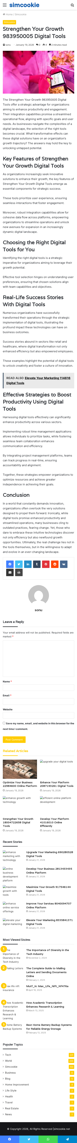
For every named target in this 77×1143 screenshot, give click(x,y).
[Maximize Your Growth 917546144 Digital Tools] (13, 892)
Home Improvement (17, 1084)
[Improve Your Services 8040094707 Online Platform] (13, 909)
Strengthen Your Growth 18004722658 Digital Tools (18, 822)
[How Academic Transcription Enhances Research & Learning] (13, 1010)
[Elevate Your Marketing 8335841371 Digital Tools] (13, 925)
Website (8, 709)
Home (9, 14)
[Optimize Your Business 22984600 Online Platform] (20, 769)
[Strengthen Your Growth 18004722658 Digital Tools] (20, 805)
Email (7, 695)
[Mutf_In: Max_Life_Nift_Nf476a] (13, 991)
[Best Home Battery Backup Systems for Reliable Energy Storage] (13, 1030)
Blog (7, 1078)
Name (7, 681)
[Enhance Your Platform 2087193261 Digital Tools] (57, 769)
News (8, 1114)
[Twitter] (19, 564)
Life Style (10, 1090)
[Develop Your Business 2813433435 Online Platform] (13, 874)
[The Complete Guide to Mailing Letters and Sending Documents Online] (13, 973)
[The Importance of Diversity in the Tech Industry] (13, 956)
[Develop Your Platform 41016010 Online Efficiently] (57, 805)
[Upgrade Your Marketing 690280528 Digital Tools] (13, 857)
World (8, 1060)
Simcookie (21, 14)
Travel (9, 1102)
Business (10, 1072)
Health (9, 1096)
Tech (8, 1054)
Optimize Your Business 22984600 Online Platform (20, 784)
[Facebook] (10, 564)
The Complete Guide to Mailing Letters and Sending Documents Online (46, 972)
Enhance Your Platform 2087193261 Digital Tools (56, 784)
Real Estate (12, 1108)
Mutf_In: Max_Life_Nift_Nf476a (47, 986)
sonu (38, 610)
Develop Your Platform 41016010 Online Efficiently (54, 822)
